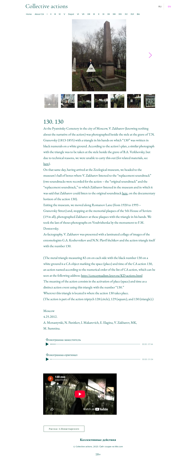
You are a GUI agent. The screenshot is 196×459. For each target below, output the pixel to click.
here (46, 163)
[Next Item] (150, 55)
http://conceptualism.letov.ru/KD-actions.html (111, 275)
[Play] (47, 344)
